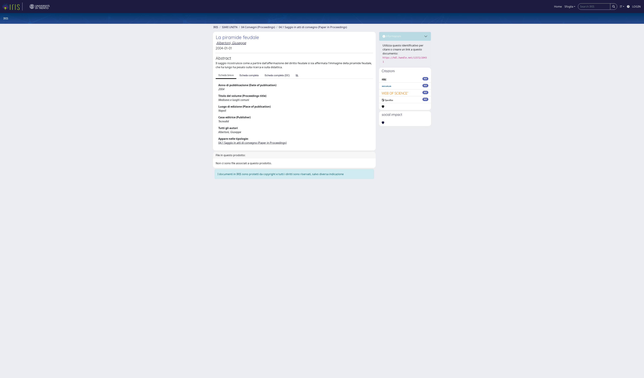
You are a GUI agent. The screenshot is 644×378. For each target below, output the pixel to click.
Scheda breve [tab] (226, 75)
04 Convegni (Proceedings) (258, 27)
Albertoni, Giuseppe (231, 43)
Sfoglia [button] (569, 6)
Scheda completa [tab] (249, 75)
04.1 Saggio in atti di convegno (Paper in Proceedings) (313, 27)
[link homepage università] (39, 7)
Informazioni (393, 36)
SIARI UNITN (229, 27)
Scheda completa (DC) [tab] (277, 75)
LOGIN (636, 6)
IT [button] (621, 6)
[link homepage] (12, 7)
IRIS (215, 27)
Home (558, 6)
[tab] (297, 75)
